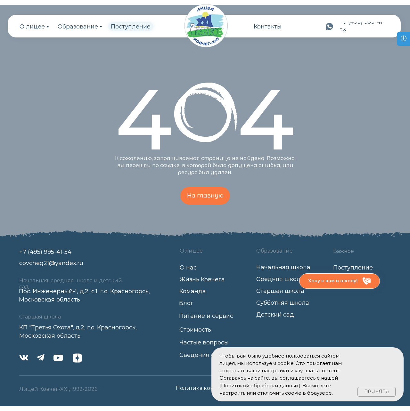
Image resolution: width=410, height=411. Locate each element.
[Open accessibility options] (403, 39)
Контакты (268, 26)
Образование (78, 26)
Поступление (131, 26)
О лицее (32, 26)
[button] (339, 281)
